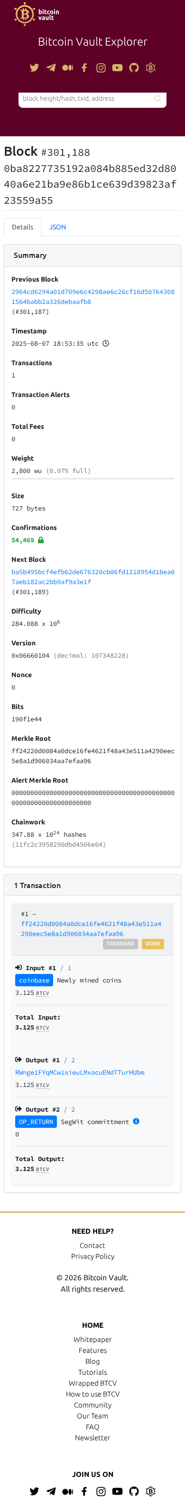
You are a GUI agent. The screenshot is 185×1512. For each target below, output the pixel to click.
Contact (92, 1245)
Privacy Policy (92, 1256)
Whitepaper (93, 1339)
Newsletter (93, 1438)
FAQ (93, 1427)
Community (92, 1405)
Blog (92, 1361)
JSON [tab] (57, 227)
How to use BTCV (93, 1394)
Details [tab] (22, 227)
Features (93, 1350)
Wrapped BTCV (93, 1383)
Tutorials (92, 1372)
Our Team (92, 1416)
